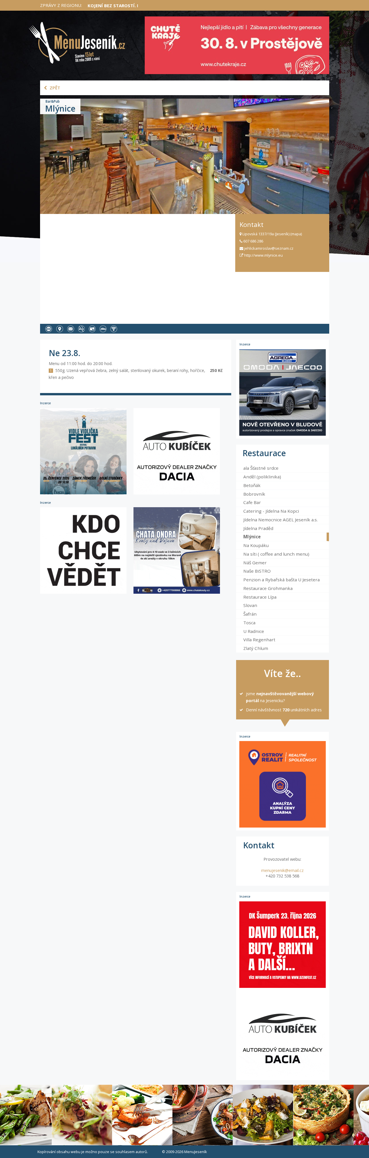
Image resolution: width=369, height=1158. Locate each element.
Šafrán (250, 614)
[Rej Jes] (86, 593)
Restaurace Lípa (259, 597)
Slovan (250, 605)
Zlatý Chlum (255, 648)
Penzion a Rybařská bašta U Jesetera (281, 579)
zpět (54, 88)
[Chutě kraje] (237, 45)
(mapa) (296, 233)
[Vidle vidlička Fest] (86, 494)
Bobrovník (254, 494)
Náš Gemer (255, 562)
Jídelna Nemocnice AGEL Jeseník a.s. (280, 519)
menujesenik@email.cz (282, 870)
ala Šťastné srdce (260, 468)
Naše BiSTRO (257, 571)
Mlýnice (252, 536)
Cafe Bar (252, 502)
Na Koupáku (256, 545)
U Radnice (253, 631)
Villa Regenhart (259, 639)
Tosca (249, 622)
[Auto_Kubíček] (179, 494)
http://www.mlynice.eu (263, 255)
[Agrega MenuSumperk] (283, 392)
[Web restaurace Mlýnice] (50, 328)
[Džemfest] (283, 944)
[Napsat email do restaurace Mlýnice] (72, 328)
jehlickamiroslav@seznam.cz (268, 248)
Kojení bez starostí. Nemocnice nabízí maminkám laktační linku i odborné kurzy (186, 5)
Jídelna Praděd (258, 528)
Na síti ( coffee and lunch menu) (276, 554)
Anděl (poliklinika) (262, 477)
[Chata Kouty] (179, 593)
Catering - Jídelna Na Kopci (271, 511)
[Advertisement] (137, 266)
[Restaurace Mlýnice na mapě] (61, 328)
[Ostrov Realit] (283, 784)
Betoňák (252, 485)
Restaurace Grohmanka (268, 588)
